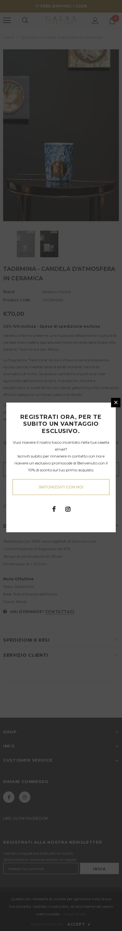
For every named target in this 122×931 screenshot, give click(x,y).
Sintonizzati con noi (61, 487)
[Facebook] (53, 508)
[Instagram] (68, 508)
